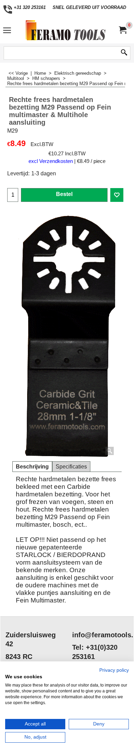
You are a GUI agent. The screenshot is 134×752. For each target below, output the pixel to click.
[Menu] (7, 31)
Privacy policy (114, 670)
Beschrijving (32, 467)
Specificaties (71, 467)
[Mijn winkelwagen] (122, 30)
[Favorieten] (116, 195)
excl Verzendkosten (51, 161)
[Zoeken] (124, 53)
